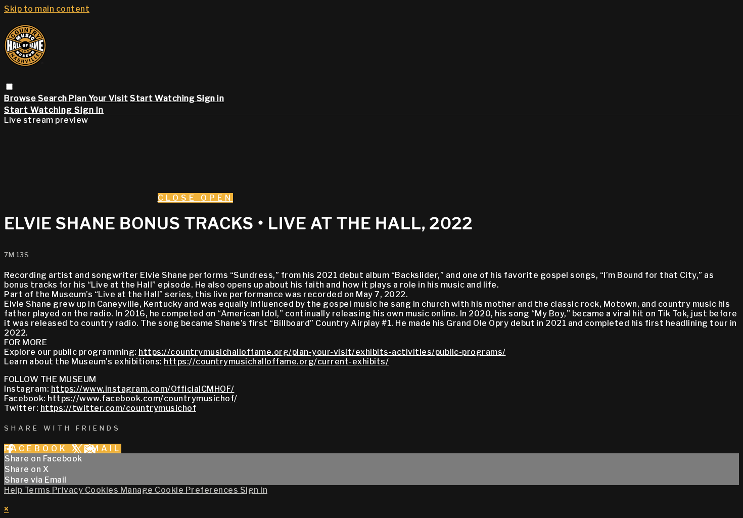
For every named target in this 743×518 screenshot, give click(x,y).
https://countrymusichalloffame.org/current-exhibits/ (276, 361)
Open (217, 198)
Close (179, 198)
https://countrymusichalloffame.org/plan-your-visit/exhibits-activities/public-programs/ (322, 352)
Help (14, 490)
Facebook (38, 448)
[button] (9, 86)
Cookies (102, 490)
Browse (21, 98)
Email (102, 448)
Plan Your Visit (98, 98)
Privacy (68, 490)
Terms (38, 490)
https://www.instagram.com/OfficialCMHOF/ (143, 389)
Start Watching (163, 98)
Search (53, 98)
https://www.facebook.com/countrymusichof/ (143, 398)
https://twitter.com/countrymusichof (118, 408)
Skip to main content (46, 9)
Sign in (210, 98)
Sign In (89, 110)
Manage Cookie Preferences (180, 490)
